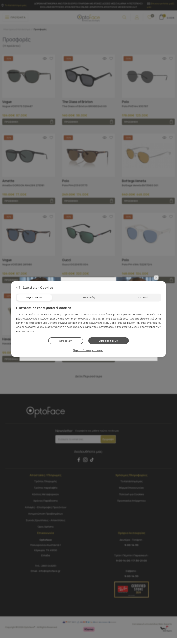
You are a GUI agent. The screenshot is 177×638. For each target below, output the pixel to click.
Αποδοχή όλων (108, 341)
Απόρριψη (65, 341)
